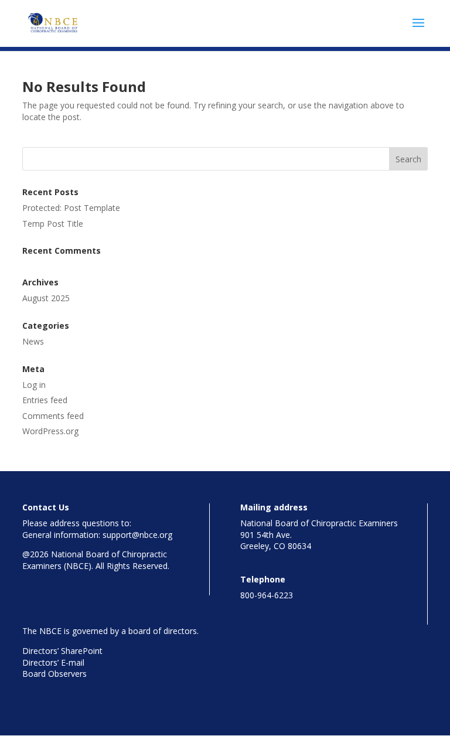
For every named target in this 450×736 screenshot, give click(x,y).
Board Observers (54, 673)
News (33, 341)
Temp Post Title (52, 223)
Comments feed (53, 415)
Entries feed (44, 400)
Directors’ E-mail (53, 662)
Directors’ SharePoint (62, 650)
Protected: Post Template (71, 207)
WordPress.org (50, 431)
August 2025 (46, 298)
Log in (34, 384)
